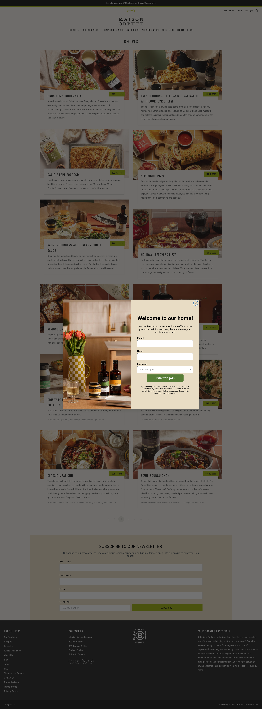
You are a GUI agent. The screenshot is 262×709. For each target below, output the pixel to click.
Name (140, 351)
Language (142, 364)
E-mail (140, 338)
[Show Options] (190, 369)
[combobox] (164, 369)
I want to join (165, 378)
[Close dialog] (195, 303)
